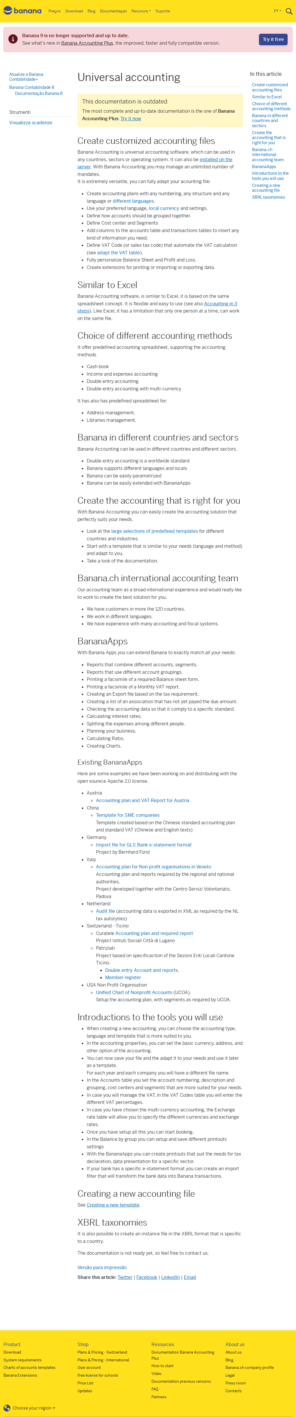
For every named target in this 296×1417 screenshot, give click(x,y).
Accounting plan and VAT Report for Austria (142, 800)
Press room (235, 1383)
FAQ (154, 1389)
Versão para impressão (102, 1267)
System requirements (22, 1360)
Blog (91, 11)
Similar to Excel (267, 97)
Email (190, 1277)
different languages (133, 201)
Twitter (125, 1277)
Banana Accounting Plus (87, 43)
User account (89, 1367)
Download (74, 11)
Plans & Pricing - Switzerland (102, 1352)
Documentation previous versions (181, 1381)
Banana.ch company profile (249, 1367)
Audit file (105, 911)
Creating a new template (113, 1205)
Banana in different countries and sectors (270, 120)
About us (233, 1352)
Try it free (273, 39)
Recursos (140, 11)
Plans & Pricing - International (103, 1360)
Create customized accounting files (270, 87)
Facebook (146, 1277)
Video (156, 1373)
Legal (229, 1375)
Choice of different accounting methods (271, 106)
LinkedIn (170, 1277)
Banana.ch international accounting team (268, 154)
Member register (123, 977)
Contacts (233, 1390)
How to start (162, 1365)
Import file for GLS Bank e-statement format (144, 845)
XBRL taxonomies (268, 197)
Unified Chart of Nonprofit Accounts (134, 992)
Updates (84, 1390)
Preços (55, 11)
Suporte (163, 11)
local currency (164, 208)
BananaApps (264, 166)
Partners (158, 1397)
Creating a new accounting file (266, 188)
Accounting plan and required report (154, 933)
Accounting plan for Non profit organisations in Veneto (153, 867)
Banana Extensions (20, 1375)
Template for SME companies (128, 815)
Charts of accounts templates (29, 1367)
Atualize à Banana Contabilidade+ (26, 77)
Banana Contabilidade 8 (31, 87)
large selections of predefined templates (154, 531)
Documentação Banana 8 (39, 93)
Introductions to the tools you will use (270, 176)
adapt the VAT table (118, 253)
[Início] (22, 11)
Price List (85, 1383)
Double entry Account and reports (141, 970)
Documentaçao (113, 11)
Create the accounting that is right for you (269, 137)
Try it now (131, 119)
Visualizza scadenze (30, 123)
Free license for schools (97, 1375)
